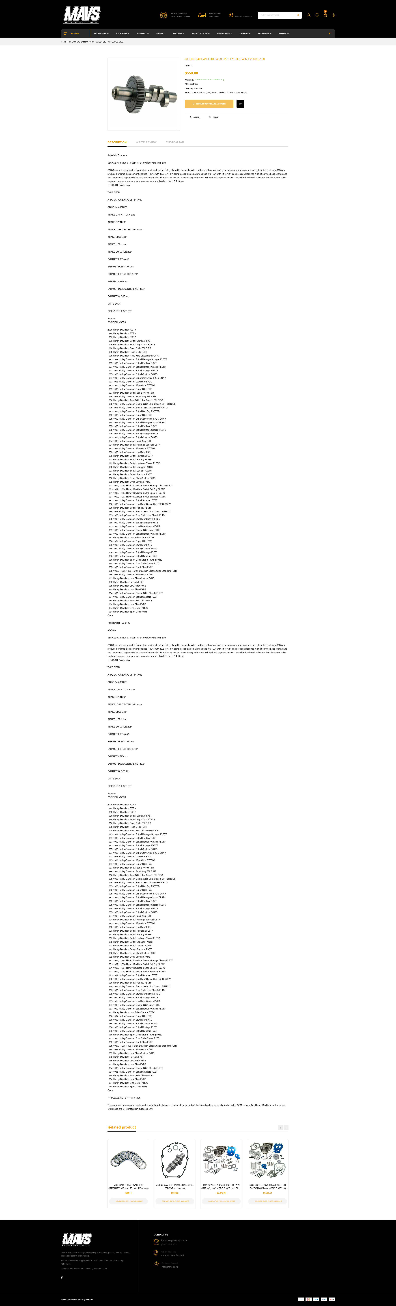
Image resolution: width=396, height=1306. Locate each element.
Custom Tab (175, 142)
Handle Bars (223, 33)
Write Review (146, 142)
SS (246, 92)
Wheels (283, 33)
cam (208, 92)
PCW (238, 92)
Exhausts (178, 33)
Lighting (244, 33)
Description (117, 142)
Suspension (264, 33)
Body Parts (122, 33)
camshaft (214, 92)
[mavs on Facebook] (329, 33)
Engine (159, 33)
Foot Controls (200, 33)
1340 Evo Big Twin (198, 92)
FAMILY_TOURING (227, 92)
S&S (242, 92)
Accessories (100, 33)
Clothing (142, 33)
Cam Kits (198, 88)
